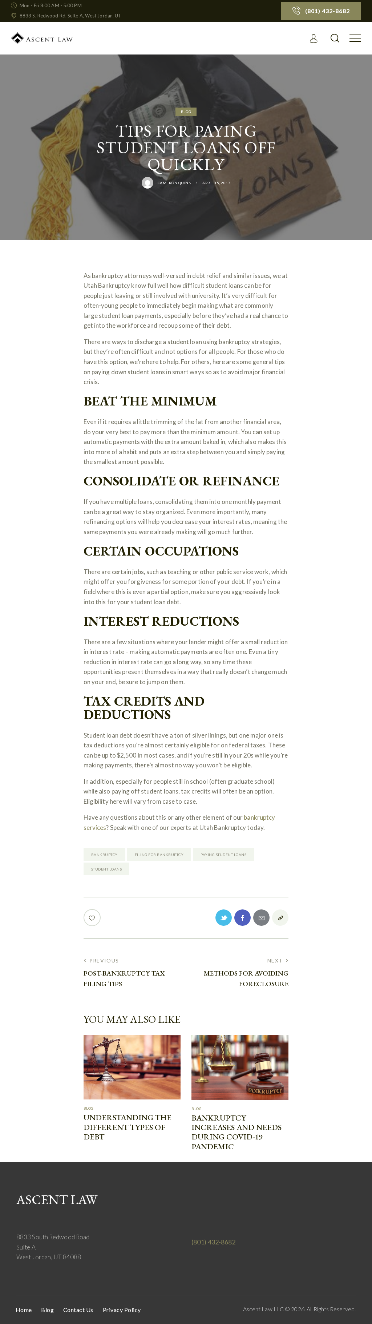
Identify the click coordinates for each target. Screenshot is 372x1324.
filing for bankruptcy (159, 854)
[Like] (93, 917)
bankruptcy (104, 854)
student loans (106, 869)
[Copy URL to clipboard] (280, 917)
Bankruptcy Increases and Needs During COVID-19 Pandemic (236, 1132)
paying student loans (223, 854)
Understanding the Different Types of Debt (127, 1127)
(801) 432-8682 (213, 1242)
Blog (186, 111)
